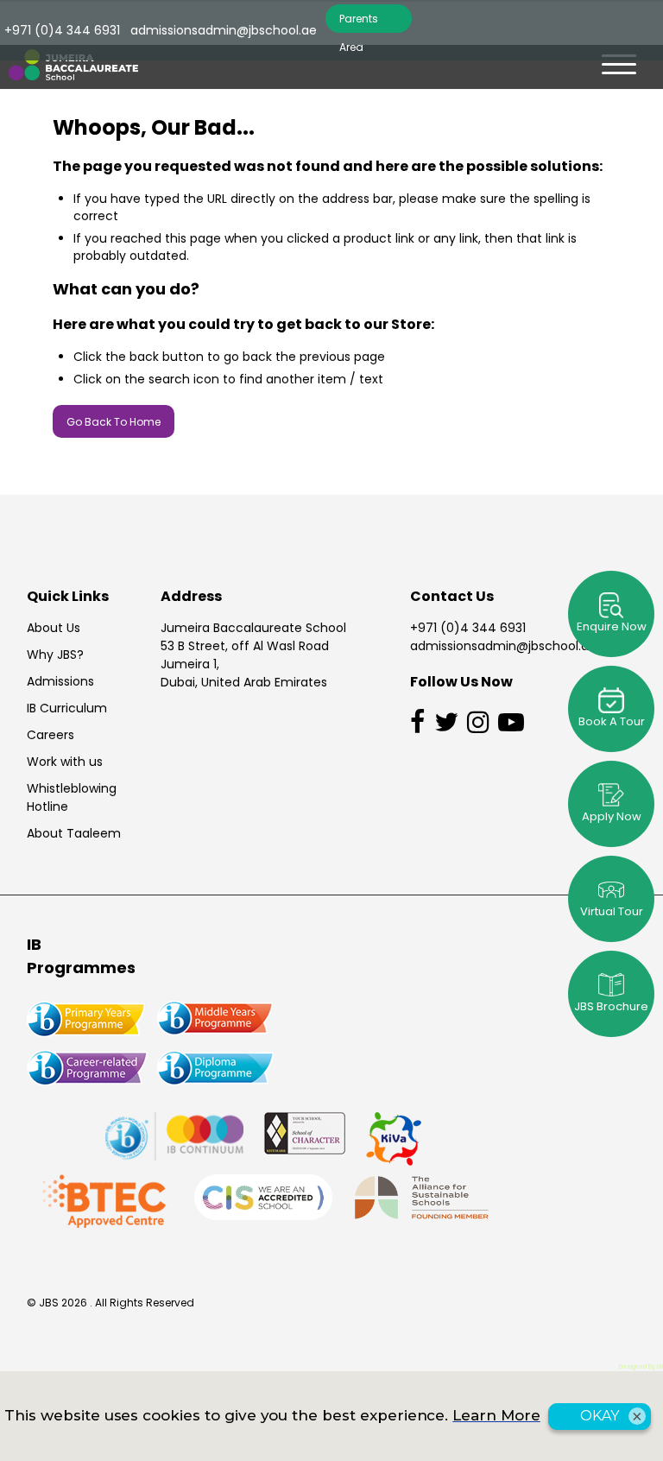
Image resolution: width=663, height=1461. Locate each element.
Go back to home (113, 421)
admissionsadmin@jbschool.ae (503, 646)
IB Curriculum (67, 708)
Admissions (60, 681)
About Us (53, 627)
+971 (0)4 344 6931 (468, 627)
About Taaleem (74, 833)
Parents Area (358, 22)
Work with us (65, 761)
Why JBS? (55, 654)
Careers (50, 734)
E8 (660, 1366)
